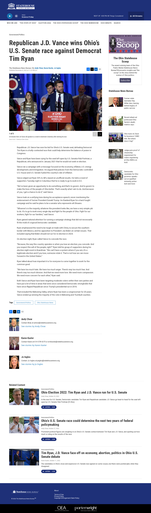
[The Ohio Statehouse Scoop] (125, 44)
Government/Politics (17, 35)
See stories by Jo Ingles (32, 364)
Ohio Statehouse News (45, 303)
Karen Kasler (48, 68)
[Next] (100, 134)
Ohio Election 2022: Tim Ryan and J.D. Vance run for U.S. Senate (84, 392)
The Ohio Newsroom (89, 23)
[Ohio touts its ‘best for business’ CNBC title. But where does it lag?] (116, 137)
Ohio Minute (106, 23)
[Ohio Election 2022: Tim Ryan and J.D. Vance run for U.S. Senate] (24, 396)
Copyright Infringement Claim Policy (66, 498)
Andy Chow (39, 68)
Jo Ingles (57, 68)
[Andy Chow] (14, 324)
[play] (9, 16)
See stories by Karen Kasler (34, 345)
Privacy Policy (59, 496)
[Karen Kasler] (14, 343)
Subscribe (125, 80)
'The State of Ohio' (28, 23)
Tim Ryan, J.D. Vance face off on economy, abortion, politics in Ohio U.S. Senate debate (89, 455)
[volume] (16, 16)
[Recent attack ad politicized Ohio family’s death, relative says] (116, 121)
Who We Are (12, 23)
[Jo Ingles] (14, 362)
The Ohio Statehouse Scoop (65, 23)
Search (117, 23)
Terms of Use (59, 494)
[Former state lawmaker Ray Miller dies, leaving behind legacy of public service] (116, 102)
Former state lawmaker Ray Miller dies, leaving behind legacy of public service (131, 103)
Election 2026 (45, 23)
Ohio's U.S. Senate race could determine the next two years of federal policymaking (87, 423)
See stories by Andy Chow (33, 326)
